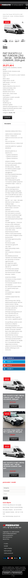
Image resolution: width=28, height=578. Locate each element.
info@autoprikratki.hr (11, 533)
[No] (13, 576)
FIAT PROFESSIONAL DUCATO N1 (11, 516)
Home (4, 14)
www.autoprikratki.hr (8, 535)
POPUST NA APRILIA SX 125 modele (12, 505)
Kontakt (6, 546)
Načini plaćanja (8, 550)
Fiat (7, 14)
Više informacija (17, 573)
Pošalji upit (7, 117)
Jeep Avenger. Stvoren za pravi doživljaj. (13, 507)
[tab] (14, 123)
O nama (6, 543)
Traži (5, 498)
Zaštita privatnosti (8, 553)
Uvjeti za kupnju (8, 548)
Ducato (10, 14)
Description (7, 123)
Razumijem (6, 573)
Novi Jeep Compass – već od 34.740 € (12, 509)
